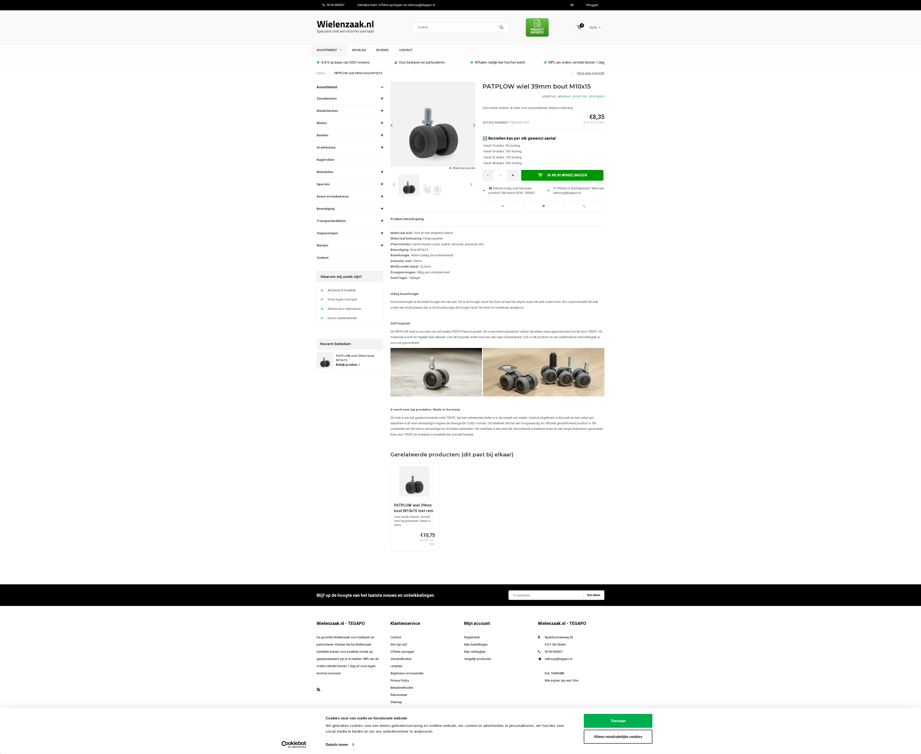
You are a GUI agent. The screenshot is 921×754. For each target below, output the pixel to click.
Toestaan (618, 721)
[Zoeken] (501, 27)
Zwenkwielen (327, 98)
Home (321, 73)
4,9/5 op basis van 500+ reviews (345, 62)
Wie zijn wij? (398, 644)
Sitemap (396, 702)
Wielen (322, 123)
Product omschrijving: (407, 219)
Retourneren (398, 695)
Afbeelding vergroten (464, 168)
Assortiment (327, 50)
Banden (322, 135)
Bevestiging (326, 208)
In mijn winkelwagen (567, 175)
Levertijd (396, 666)
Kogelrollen (325, 160)
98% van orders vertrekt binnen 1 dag (576, 62)
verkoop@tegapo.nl (558, 659)
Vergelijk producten (477, 659)
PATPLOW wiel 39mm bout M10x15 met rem (413, 508)
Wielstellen (325, 172)
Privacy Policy (399, 680)
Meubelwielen (327, 111)
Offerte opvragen (402, 651)
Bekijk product (346, 364)
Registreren (472, 637)
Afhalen (359, 50)
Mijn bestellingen (476, 644)
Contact (406, 50)
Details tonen (337, 744)
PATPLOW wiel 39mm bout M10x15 (358, 73)
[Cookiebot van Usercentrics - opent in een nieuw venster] (294, 744)
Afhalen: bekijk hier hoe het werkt (500, 62)
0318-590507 (335, 5)
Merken (322, 245)
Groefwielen (326, 147)
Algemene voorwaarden (407, 673)
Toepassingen (327, 233)
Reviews (382, 50)
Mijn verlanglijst (474, 651)
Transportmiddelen (331, 221)
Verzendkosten (401, 659)
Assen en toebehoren (333, 196)
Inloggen (592, 5)
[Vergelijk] (571, 5)
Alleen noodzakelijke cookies (618, 736)
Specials (323, 184)
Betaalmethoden (401, 687)
